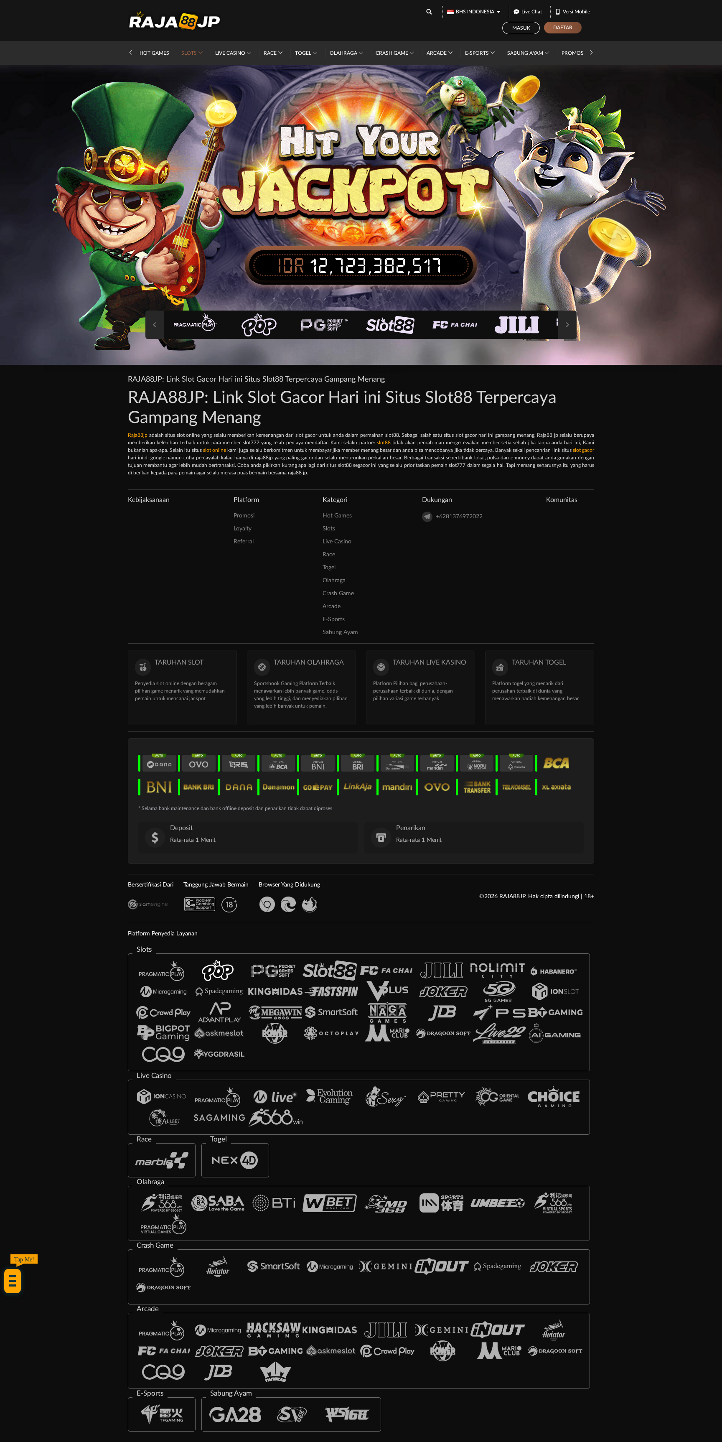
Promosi (573, 53)
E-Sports (477, 53)
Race (271, 53)
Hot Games (154, 53)
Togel (304, 53)
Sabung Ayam (525, 53)
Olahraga (344, 53)
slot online (214, 450)
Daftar (562, 27)
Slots (189, 53)
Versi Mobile (576, 11)
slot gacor (583, 450)
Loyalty (243, 529)
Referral (244, 542)
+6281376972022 (459, 517)
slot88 (384, 442)
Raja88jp (137, 435)
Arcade (437, 53)
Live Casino (231, 53)
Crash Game (392, 53)
